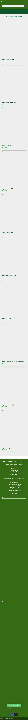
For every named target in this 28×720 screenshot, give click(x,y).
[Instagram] (16, 714)
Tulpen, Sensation (6, 145)
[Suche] (25, 6)
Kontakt (3, 461)
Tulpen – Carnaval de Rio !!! (9, 189)
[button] (14, 11)
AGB (12, 461)
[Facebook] (12, 714)
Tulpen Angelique (6, 318)
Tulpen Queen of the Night (9, 275)
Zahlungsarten (17, 461)
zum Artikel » (4, 61)
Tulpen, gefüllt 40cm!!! (8, 59)
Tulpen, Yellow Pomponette (9, 102)
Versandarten (23, 461)
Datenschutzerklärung (18, 464)
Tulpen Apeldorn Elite (7, 232)
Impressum (8, 461)
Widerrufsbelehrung (9, 464)
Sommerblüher (14, 474)
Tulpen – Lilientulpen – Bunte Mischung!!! (13, 361)
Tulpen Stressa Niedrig (8, 405)
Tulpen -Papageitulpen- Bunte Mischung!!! (13, 448)
